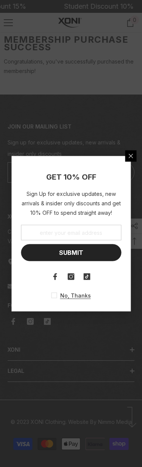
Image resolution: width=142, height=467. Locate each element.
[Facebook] (55, 276)
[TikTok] (87, 276)
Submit (71, 252)
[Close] (130, 155)
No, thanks (75, 295)
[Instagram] (71, 276)
